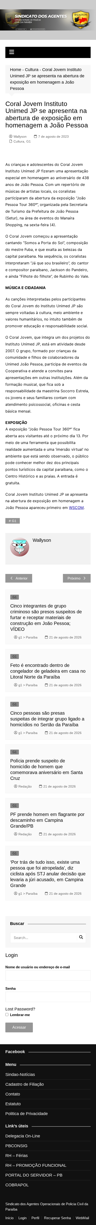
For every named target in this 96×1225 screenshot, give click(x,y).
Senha (10, 988)
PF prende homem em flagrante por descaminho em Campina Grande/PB (47, 820)
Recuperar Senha (57, 1218)
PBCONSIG (16, 1145)
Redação (25, 786)
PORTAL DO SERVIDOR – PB (33, 1175)
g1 (14, 521)
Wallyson (20, 136)
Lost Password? (20, 1009)
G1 (28, 141)
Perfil (35, 1218)
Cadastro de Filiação (24, 1084)
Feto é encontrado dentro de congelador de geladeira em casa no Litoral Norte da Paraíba (48, 671)
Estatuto (13, 1104)
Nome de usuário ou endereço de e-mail (37, 967)
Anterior (21, 578)
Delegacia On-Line (22, 1136)
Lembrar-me (19, 1015)
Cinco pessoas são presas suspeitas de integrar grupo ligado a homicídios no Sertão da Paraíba (47, 718)
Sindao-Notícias (20, 1074)
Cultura (31, 69)
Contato (12, 1094)
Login (22, 1218)
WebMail (82, 1218)
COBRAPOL (17, 1185)
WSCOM (76, 507)
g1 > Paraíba (28, 637)
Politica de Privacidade (26, 1113)
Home (15, 69)
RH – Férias (16, 1155)
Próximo (74, 578)
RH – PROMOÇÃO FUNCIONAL (35, 1165)
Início (9, 1218)
